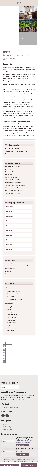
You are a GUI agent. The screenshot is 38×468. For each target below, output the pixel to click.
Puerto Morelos (20, 452)
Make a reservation (29, 465)
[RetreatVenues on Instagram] (7, 415)
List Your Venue (7, 429)
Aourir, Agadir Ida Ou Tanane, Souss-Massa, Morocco (24, 441)
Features (11, 283)
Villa (18, 55)
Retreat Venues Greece (19, 461)
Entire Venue (9, 55)
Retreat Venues (5, 461)
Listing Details (13, 163)
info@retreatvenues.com (11, 407)
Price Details (13, 145)
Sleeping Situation (15, 203)
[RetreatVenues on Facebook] (3, 415)
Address (11, 260)
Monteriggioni (12, 268)
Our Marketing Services (10, 427)
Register (5, 424)
